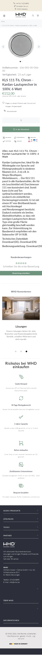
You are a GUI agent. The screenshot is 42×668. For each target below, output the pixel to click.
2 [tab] (21, 61)
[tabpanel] (21, 45)
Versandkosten (12, 111)
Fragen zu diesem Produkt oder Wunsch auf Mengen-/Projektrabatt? (20, 104)
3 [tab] (26, 351)
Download (8, 241)
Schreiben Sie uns (22, 6)
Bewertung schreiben (21, 273)
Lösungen (21, 326)
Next (39, 47)
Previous (3, 47)
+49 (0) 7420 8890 (22, 3)
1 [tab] (20, 61)
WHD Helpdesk (22, 9)
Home (3, 21)
